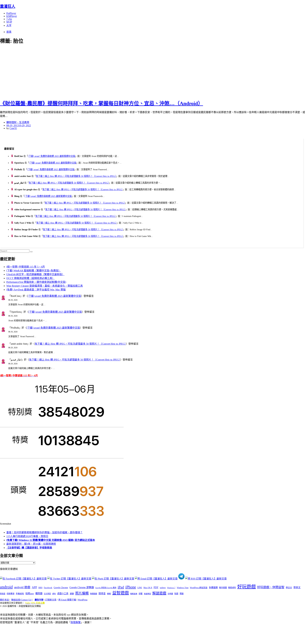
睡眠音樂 (133, 594)
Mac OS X (147, 588)
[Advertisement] (57, 71)
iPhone (130, 587)
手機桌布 (20, 594)
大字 (8, 25)
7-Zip (9, 19)
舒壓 (140, 594)
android (6, 587)
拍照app (29, 593)
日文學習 (47, 594)
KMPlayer (11, 16)
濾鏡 (72, 594)
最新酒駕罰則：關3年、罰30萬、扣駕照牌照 (31, 544)
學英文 (297, 587)
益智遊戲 (120, 593)
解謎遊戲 (159, 593)
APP (34, 587)
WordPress (82, 600)
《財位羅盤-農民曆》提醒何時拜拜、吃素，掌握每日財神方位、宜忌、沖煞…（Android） (101, 103)
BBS (40, 587)
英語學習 (147, 594)
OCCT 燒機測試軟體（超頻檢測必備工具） (30, 278)
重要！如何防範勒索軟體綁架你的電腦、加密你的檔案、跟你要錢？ (44, 532)
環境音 (102, 593)
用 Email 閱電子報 (67, 600)
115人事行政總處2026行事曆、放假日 (27, 536)
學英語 (2, 594)
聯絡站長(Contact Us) (21, 600)
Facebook (48, 587)
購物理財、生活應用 (17, 122)
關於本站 (4, 600)
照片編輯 (82, 593)
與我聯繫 (76, 622)
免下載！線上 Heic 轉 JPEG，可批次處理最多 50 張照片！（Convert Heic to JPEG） (76, 176)
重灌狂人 (7, 6)
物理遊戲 (93, 594)
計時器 (170, 594)
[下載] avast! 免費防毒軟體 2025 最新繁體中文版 (51, 156)
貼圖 (176, 594)
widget (163, 587)
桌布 (54, 594)
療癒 (109, 594)
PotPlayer (11, 13)
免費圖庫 (213, 587)
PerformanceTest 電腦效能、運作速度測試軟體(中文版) (36, 282)
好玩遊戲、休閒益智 (270, 587)
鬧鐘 (181, 594)
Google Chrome (61, 587)
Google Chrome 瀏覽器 (81, 587)
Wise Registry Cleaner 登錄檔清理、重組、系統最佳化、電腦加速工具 (44, 285)
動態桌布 (232, 588)
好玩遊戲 (246, 586)
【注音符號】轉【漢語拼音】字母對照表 (29, 547)
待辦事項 (10, 594)
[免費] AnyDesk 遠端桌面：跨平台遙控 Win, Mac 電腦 (36, 289)
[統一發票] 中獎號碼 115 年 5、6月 (25, 266)
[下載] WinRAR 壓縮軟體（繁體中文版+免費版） (33, 270)
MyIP (9, 21)
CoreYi (13, 128)
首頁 (8, 31)
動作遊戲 (223, 588)
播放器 (38, 593)
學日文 (289, 587)
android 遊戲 (22, 587)
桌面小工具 (62, 593)
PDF (156, 587)
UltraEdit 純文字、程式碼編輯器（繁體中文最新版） (35, 274)
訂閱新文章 (50, 600)
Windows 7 (171, 588)
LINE (139, 588)
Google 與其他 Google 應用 (105, 588)
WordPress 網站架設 (198, 588)
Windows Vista (182, 588)
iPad (121, 587)
